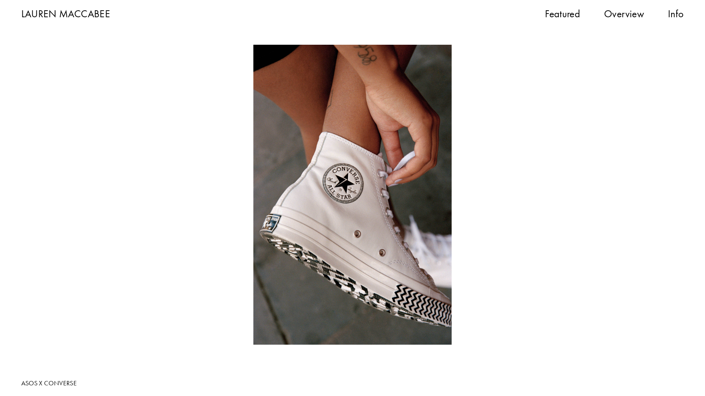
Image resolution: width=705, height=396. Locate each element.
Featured (562, 14)
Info (676, 14)
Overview (624, 14)
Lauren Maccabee (65, 14)
